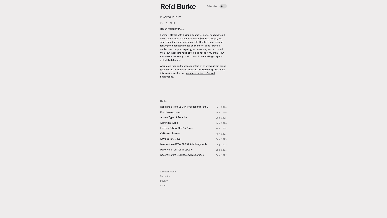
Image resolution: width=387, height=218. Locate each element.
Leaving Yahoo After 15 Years (176, 128)
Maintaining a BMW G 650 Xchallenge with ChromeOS (185, 144)
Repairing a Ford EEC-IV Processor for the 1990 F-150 (185, 106)
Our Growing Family (171, 112)
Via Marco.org (205, 69)
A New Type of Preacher (174, 117)
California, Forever (170, 133)
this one (207, 42)
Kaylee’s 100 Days (170, 138)
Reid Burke (178, 6)
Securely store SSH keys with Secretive (182, 155)
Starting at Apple (169, 122)
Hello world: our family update (176, 149)
